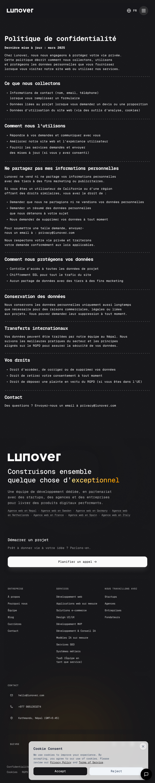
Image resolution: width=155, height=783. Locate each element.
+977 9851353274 (29, 706)
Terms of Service (91, 762)
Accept (60, 771)
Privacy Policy (60, 762)
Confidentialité (18, 766)
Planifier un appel (75, 562)
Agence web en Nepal (22, 510)
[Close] (143, 746)
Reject (116, 771)
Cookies (12, 772)
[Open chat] (146, 774)
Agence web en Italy (116, 515)
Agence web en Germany (92, 510)
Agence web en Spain (82, 515)
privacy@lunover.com (56, 233)
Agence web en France (48, 515)
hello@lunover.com (31, 695)
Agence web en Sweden (56, 510)
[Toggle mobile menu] (143, 10)
